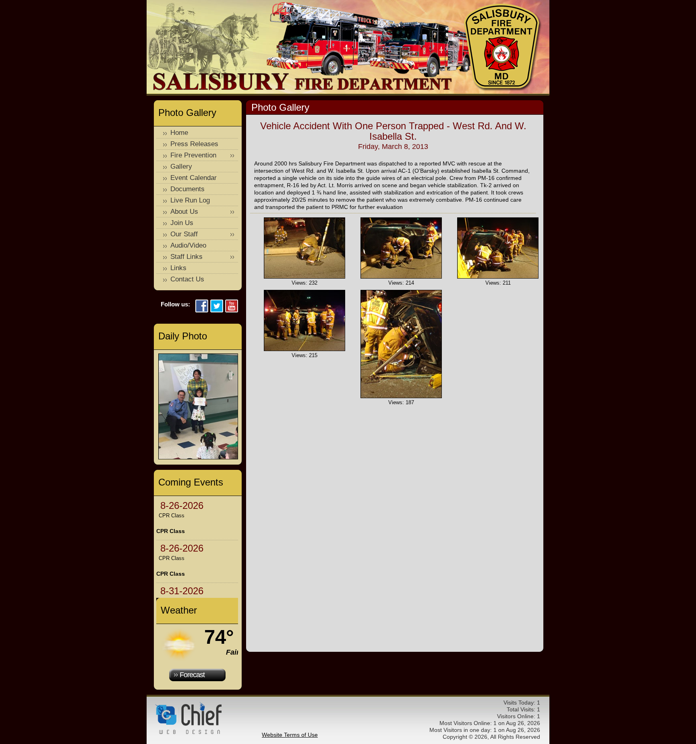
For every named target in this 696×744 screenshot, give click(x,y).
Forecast (192, 675)
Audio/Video (188, 245)
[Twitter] (216, 307)
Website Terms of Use (290, 735)
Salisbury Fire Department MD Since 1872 (503, 47)
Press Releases (194, 144)
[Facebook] (201, 307)
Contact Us (187, 279)
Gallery (181, 166)
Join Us (181, 223)
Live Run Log (190, 200)
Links (178, 268)
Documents (187, 189)
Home (179, 132)
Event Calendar (193, 178)
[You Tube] (231, 307)
